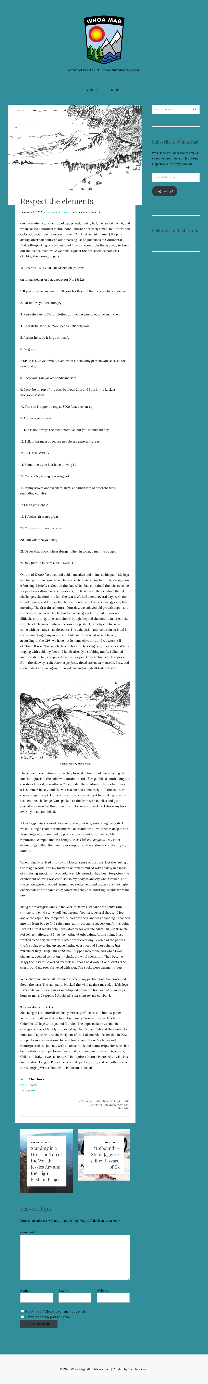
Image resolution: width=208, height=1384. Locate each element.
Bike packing (111, 1101)
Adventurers (53, 212)
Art (66, 212)
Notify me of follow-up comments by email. (55, 1311)
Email (63, 1290)
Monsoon (123, 1104)
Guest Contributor (86, 212)
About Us (92, 90)
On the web (28, 1085)
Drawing (96, 1104)
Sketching (123, 1108)
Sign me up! (164, 191)
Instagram (27, 1090)
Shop (114, 90)
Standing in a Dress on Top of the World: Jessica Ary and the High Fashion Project (46, 1163)
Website (102, 1290)
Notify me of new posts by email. (48, 1317)
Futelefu (109, 1104)
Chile (125, 1101)
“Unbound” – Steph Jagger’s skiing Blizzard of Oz (105, 1157)
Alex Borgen (86, 1101)
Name (25, 1290)
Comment (28, 1232)
